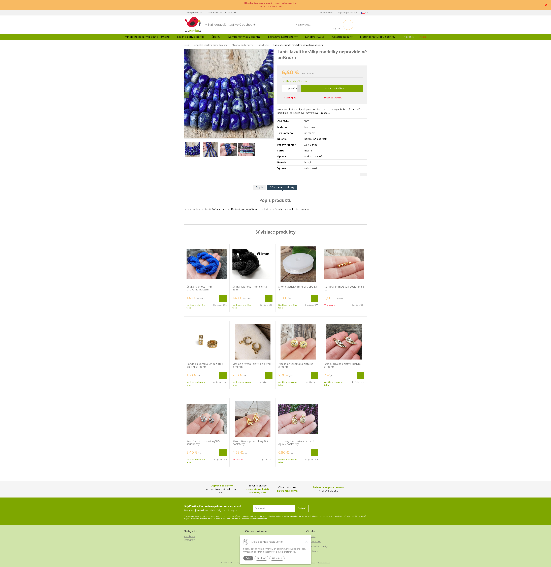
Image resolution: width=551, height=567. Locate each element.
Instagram (189, 540)
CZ (366, 12)
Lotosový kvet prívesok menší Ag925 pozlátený (296, 442)
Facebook (189, 536)
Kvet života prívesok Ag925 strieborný (203, 442)
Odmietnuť (277, 558)
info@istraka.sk (194, 12)
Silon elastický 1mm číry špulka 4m (297, 288)
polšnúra (292, 88)
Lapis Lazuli (263, 45)
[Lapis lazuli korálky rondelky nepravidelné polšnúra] (229, 94)
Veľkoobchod (326, 12)
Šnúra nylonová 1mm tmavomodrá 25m (200, 288)
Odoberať (301, 508)
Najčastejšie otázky (347, 12)
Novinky (408, 36)
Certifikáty (312, 551)
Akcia (422, 36)
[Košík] (348, 25)
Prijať (248, 558)
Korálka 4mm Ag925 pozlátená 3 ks (344, 288)
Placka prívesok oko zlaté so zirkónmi (295, 365)
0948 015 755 (215, 12)
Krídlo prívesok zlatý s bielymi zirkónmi (342, 365)
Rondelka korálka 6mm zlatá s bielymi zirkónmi (205, 365)
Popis (259, 187)
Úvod (186, 45)
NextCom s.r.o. (324, 563)
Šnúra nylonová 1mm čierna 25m (249, 288)
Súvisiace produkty (282, 187)
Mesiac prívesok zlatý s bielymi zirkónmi (251, 365)
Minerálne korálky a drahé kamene (210, 45)
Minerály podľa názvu (242, 45)
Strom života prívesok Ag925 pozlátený (250, 442)
